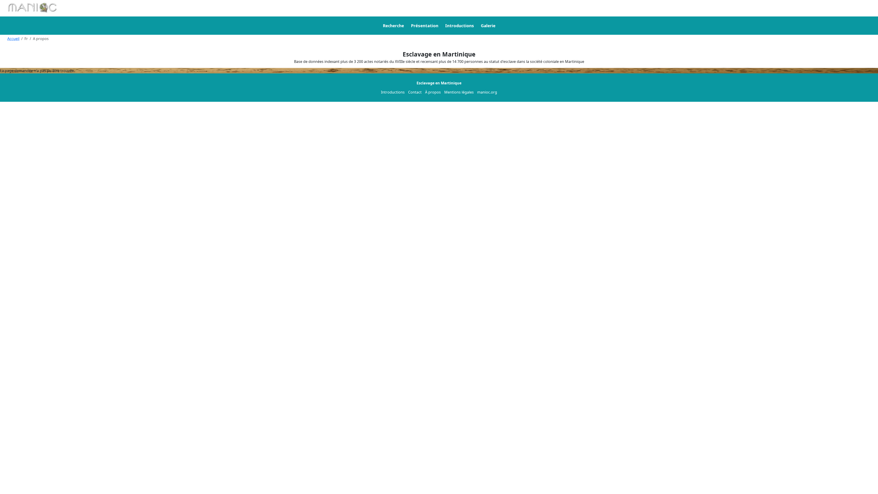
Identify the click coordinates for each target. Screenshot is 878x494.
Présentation (424, 25)
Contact (415, 92)
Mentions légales (459, 92)
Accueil (13, 38)
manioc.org (487, 92)
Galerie (488, 25)
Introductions (459, 25)
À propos (433, 92)
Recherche (393, 25)
